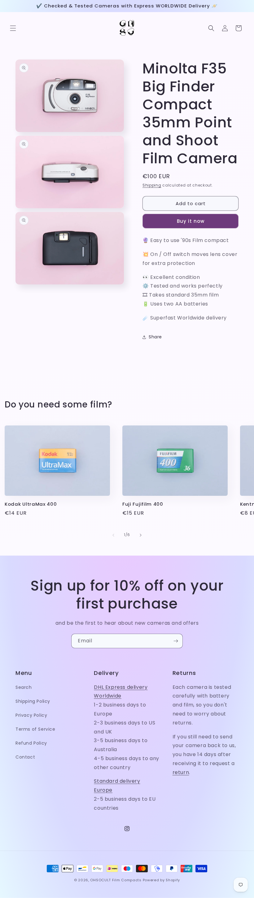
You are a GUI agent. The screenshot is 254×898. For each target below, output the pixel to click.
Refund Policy (31, 743)
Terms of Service (35, 729)
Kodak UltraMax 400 (31, 504)
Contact (25, 757)
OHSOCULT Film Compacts (115, 880)
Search (23, 687)
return (181, 772)
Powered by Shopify (161, 880)
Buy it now (190, 221)
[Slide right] (140, 535)
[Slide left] (113, 535)
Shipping (151, 185)
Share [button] (155, 337)
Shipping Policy (32, 701)
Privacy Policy (31, 715)
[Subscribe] (175, 641)
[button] (13, 28)
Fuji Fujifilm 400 (142, 504)
